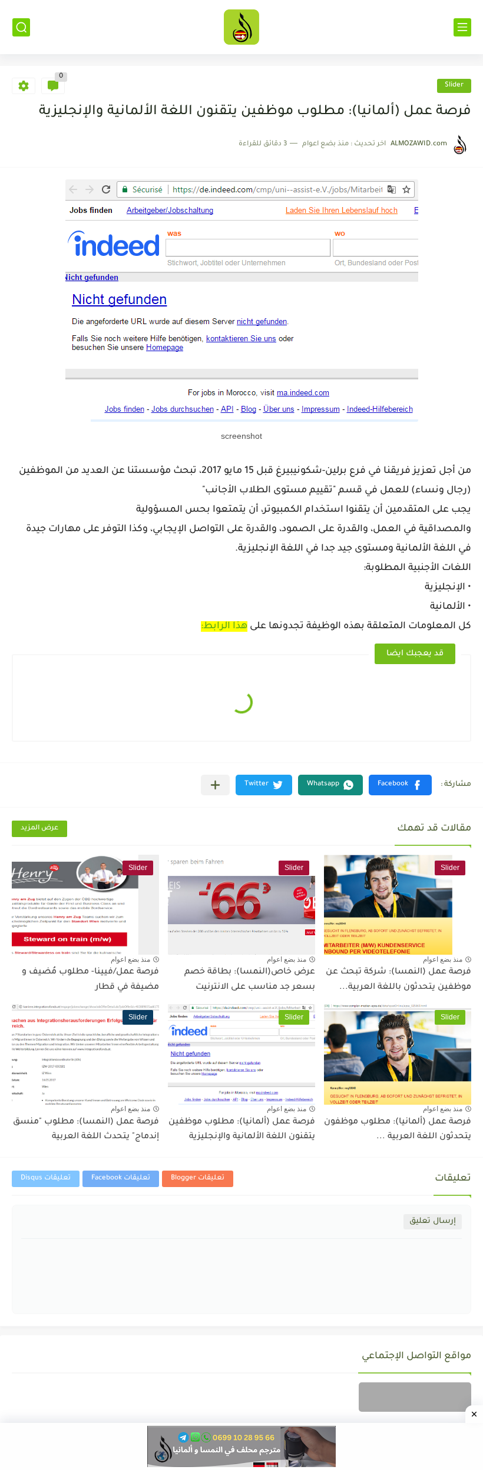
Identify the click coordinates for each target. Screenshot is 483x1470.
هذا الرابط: (224, 626)
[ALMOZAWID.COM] (241, 27)
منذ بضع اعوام (442, 959)
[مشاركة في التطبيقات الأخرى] (215, 785)
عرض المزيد (39, 828)
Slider (454, 85)
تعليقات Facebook (120, 1178)
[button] (400, 785)
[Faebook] (415, 1397)
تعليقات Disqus (46, 1178)
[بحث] (21, 27)
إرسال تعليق (432, 1221)
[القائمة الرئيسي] (462, 27)
